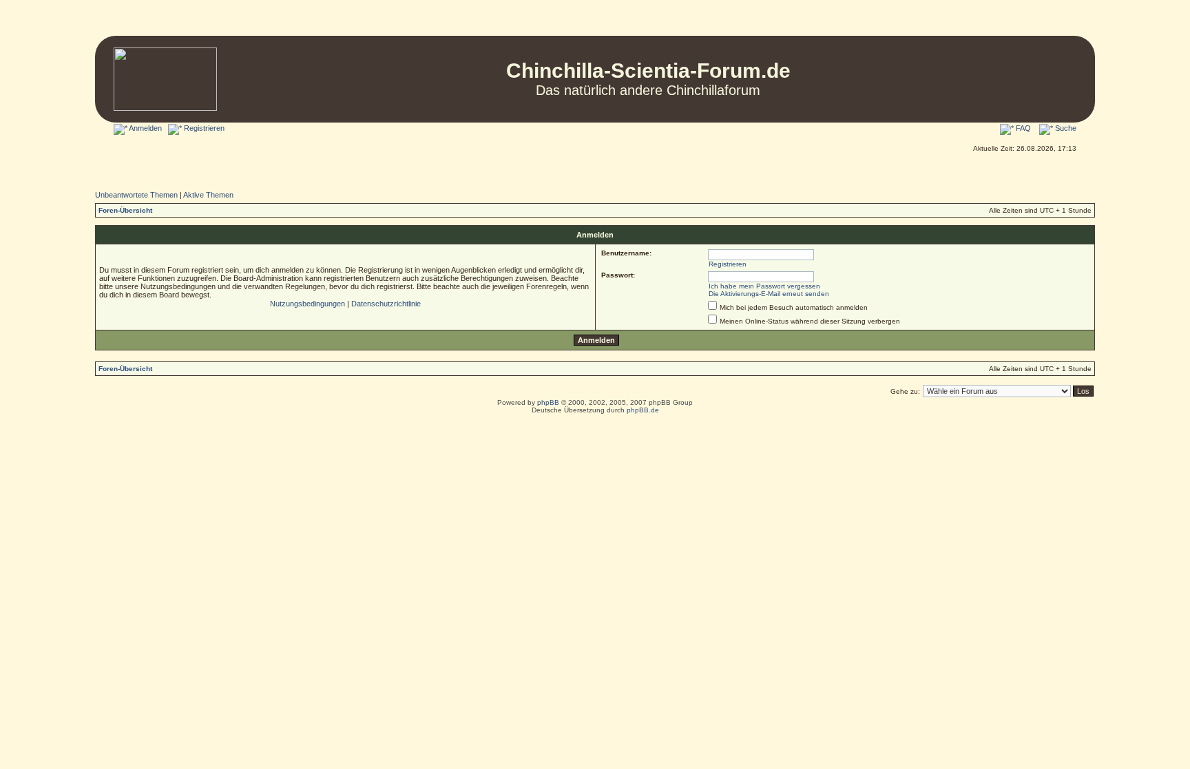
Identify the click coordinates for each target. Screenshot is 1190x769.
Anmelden (144, 128)
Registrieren (203, 128)
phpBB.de (643, 410)
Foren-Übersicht (125, 210)
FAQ (1022, 128)
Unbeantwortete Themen (136, 195)
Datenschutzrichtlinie (386, 303)
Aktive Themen (208, 195)
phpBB (548, 402)
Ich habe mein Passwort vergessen (764, 286)
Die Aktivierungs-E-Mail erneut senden (769, 293)
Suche (1064, 128)
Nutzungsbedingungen (307, 303)
